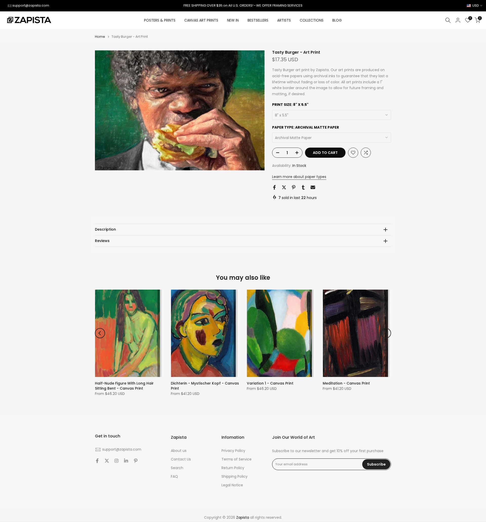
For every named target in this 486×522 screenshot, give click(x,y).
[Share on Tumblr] (303, 187)
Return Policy (232, 468)
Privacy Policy (233, 450)
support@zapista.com (30, 5)
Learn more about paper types (299, 176)
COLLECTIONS (311, 20)
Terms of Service (236, 459)
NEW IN (233, 20)
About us (179, 450)
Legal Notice (232, 485)
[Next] (386, 333)
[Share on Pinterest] (293, 187)
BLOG (337, 20)
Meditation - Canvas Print (346, 383)
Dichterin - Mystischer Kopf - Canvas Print (205, 386)
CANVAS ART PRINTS (201, 20)
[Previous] (100, 333)
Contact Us (181, 459)
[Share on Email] (313, 187)
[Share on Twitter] (284, 187)
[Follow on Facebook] (97, 461)
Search (177, 468)
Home (100, 36)
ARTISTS (284, 20)
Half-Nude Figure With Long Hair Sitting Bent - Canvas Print (124, 386)
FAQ (174, 476)
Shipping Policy (234, 476)
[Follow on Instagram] (116, 461)
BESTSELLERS (258, 20)
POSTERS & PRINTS (159, 20)
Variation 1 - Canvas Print (270, 383)
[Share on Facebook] (274, 187)
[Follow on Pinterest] (135, 461)
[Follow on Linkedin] (126, 461)
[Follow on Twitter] (107, 461)
